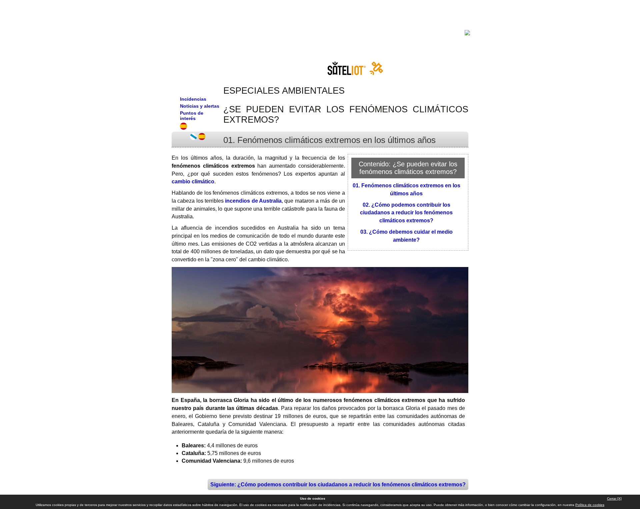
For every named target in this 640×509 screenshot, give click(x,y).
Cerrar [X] (614, 498)
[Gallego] (193, 138)
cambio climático (193, 181)
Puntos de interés (191, 115)
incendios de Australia (253, 201)
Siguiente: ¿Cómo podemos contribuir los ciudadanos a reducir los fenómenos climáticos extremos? (338, 484)
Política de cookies (589, 505)
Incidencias (193, 99)
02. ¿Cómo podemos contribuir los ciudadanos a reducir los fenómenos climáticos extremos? (406, 213)
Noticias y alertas (199, 106)
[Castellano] (201, 138)
